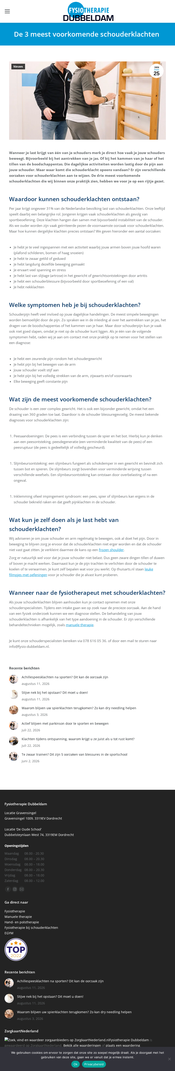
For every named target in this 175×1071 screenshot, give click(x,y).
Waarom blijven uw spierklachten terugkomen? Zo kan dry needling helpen (79, 708)
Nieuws (18, 66)
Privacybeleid (94, 1064)
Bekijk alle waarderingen (82, 1045)
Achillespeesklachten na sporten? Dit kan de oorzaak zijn (65, 677)
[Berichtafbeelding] (13, 679)
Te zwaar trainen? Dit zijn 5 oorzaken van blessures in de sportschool (74, 754)
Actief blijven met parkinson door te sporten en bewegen (65, 723)
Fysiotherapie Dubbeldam (129, 1040)
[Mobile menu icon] (7, 11)
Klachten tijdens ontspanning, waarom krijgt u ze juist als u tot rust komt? (78, 739)
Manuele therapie (18, 916)
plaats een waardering (123, 1045)
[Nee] (169, 1059)
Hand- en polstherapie (22, 922)
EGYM (9, 933)
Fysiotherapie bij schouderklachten (31, 927)
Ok (76, 1064)
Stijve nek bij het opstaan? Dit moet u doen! (55, 692)
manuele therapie (79, 625)
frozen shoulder (111, 549)
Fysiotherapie (15, 911)
